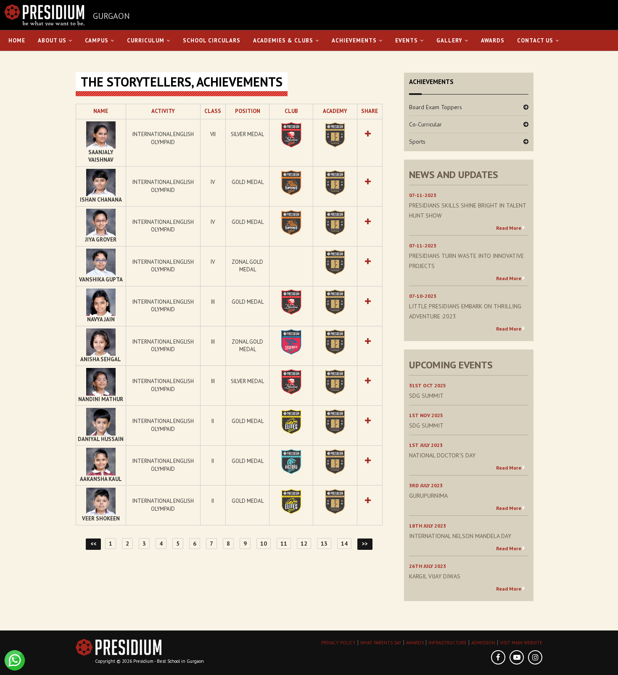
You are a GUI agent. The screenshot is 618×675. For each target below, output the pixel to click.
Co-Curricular (425, 124)
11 (283, 543)
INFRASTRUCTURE (447, 643)
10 (263, 543)
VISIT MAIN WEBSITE (521, 643)
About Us (52, 40)
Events (406, 40)
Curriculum (145, 40)
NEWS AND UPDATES (453, 174)
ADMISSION (483, 643)
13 (324, 543)
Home (16, 40)
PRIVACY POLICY (338, 643)
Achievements (354, 40)
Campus (96, 40)
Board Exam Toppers (435, 107)
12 (304, 543)
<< (93, 543)
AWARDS (415, 643)
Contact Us (535, 40)
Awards (492, 40)
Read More (508, 228)
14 (344, 543)
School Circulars (211, 40)
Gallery (449, 40)
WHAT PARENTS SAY (380, 643)
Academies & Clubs (283, 40)
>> (365, 543)
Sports (417, 141)
